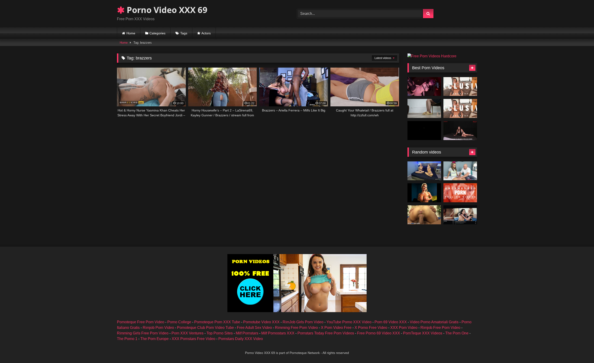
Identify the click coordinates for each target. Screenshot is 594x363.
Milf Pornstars (247, 333)
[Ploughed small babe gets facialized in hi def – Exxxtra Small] (460, 170)
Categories (157, 33)
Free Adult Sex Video (254, 328)
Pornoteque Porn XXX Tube (217, 322)
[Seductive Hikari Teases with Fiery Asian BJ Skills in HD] (460, 86)
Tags (183, 33)
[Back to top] (580, 349)
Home (130, 33)
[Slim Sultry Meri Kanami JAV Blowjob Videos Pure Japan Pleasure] (460, 192)
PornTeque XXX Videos (422, 333)
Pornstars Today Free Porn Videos (325, 333)
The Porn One (456, 333)
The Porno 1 (127, 339)
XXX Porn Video (403, 328)
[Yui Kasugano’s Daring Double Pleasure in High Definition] (460, 108)
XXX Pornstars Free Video (193, 339)
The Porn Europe (154, 339)
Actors (206, 33)
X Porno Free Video (371, 328)
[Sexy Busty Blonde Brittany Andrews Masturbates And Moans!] (424, 192)
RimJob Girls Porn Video (303, 322)
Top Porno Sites (220, 333)
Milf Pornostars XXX (277, 333)
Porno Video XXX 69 (166, 10)
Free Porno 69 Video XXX (378, 333)
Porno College (179, 322)
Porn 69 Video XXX (390, 322)
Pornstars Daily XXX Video (240, 339)
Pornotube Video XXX (261, 322)
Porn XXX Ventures (187, 333)
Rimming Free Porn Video (296, 328)
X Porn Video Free (336, 328)
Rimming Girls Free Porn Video (142, 333)
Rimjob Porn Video (158, 328)
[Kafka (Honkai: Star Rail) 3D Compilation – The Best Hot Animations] (424, 86)
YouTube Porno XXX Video (348, 322)
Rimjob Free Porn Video (440, 328)
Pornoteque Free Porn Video (140, 322)
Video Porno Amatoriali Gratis (434, 322)
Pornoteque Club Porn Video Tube (205, 328)
